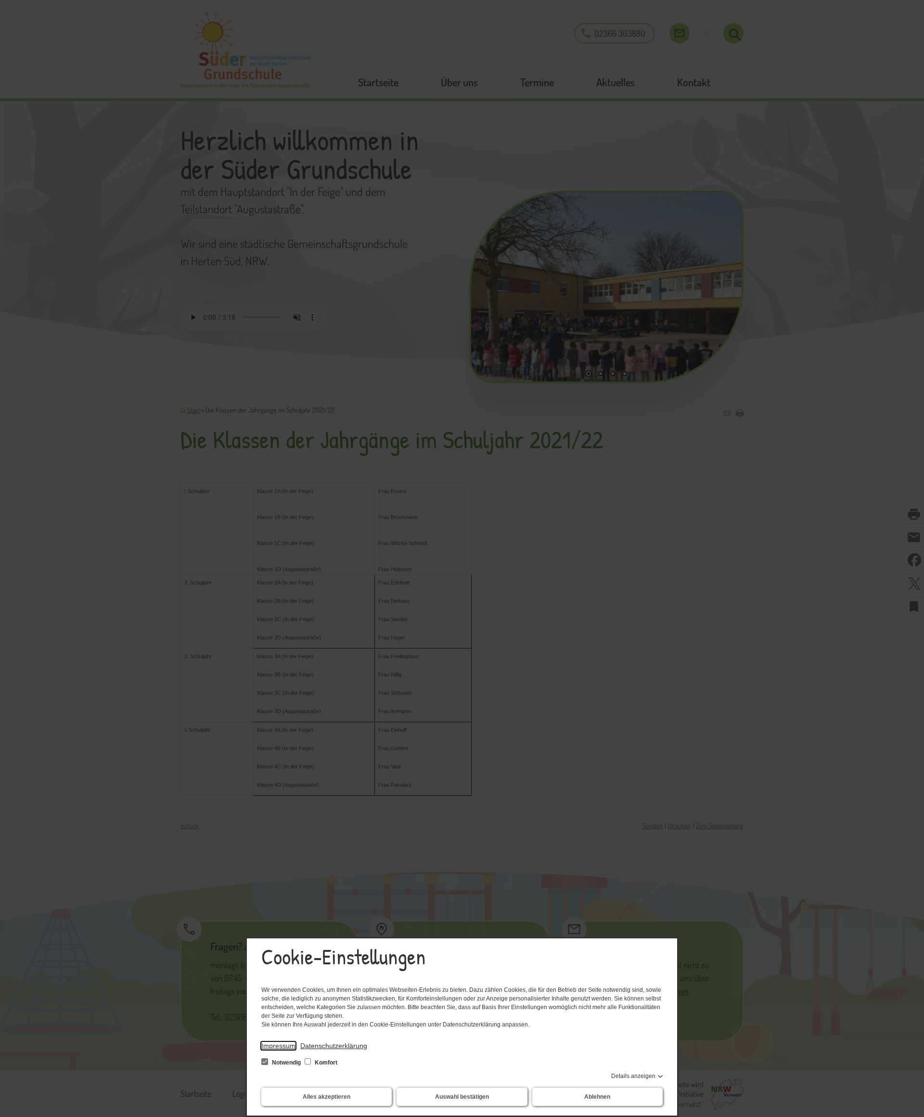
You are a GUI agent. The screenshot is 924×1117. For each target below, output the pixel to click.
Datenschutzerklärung (333, 1046)
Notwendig (286, 1062)
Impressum (278, 1046)
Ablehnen (597, 1096)
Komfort (325, 1062)
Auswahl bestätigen (462, 1096)
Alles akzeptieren (326, 1096)
